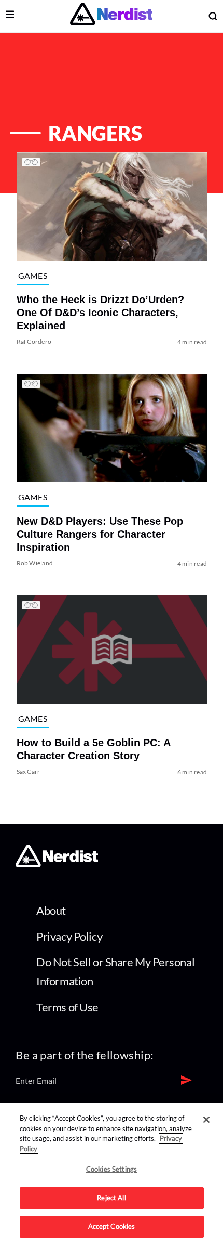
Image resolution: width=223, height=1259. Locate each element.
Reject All (111, 1197)
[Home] (57, 864)
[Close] (206, 1119)
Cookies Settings (111, 1169)
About (51, 910)
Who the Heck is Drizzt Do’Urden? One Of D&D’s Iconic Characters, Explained (100, 312)
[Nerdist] (111, 16)
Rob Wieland (34, 563)
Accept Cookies (111, 1226)
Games (32, 275)
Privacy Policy (69, 936)
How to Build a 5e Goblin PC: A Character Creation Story (93, 749)
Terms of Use (67, 1007)
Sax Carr (28, 771)
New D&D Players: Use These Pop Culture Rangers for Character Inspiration (99, 534)
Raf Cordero (33, 341)
